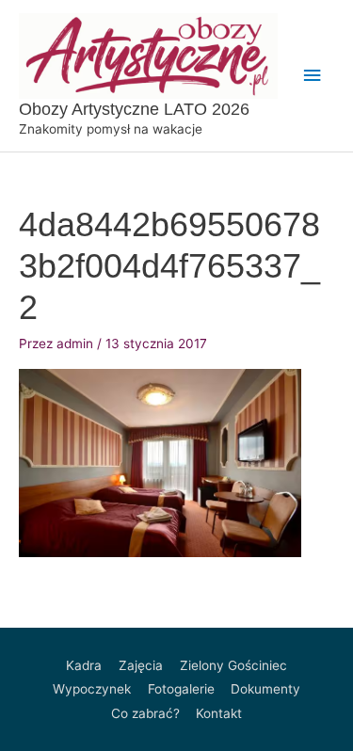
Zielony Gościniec (233, 665)
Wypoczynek (92, 688)
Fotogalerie (181, 688)
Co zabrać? (145, 713)
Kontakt (219, 713)
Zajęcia (141, 665)
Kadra (84, 665)
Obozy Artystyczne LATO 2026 (134, 109)
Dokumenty (265, 688)
